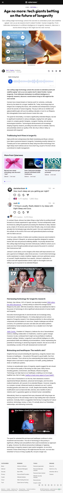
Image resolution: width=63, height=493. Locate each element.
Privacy (3, 474)
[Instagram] (45, 485)
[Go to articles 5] (10, 181)
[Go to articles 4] (8, 181)
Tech (2, 482)
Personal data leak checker (38, 469)
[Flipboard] (58, 485)
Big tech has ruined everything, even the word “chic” (12, 172)
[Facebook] (42, 485)
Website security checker (37, 476)
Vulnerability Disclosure (24, 490)
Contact (8, 489)
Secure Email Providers (23, 474)
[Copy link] (49, 71)
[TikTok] (48, 485)
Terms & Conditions (31, 489)
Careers (51, 474)
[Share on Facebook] (56, 71)
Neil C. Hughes (10, 70)
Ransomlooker (37, 480)
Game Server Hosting (22, 482)
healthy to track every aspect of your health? (39, 375)
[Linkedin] (52, 485)
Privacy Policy (22, 489)
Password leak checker (39, 473)
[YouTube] (55, 485)
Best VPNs (20, 471)
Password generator (38, 466)
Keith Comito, (11, 331)
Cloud (2, 479)
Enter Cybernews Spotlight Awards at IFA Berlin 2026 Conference (33, 172)
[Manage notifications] (59, 489)
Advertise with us (53, 471)
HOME (27, 7)
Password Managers (22, 468)
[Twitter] (39, 485)
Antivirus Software (21, 466)
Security (3, 471)
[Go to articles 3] (7, 181)
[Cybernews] (31, 2)
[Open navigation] (2, 2)
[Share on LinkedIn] (60, 71)
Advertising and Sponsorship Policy (9, 490)
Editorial (6, 176)
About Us (51, 466)
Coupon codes (37, 482)
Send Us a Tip (53, 468)
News (2, 466)
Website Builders (21, 477)
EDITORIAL (33, 7)
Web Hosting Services (23, 479)
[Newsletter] (61, 485)
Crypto (3, 477)
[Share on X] (52, 71)
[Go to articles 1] (4, 181)
